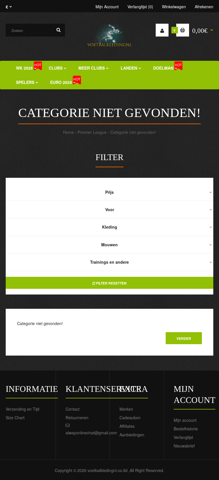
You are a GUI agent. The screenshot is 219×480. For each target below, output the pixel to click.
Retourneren (77, 417)
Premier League (92, 132)
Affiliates (127, 426)
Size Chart (15, 417)
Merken (126, 409)
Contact (73, 409)
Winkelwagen (174, 6)
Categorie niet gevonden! (133, 132)
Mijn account (185, 420)
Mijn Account (107, 6)
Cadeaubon (130, 417)
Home (68, 132)
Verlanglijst (183, 437)
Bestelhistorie (186, 428)
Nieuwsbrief (184, 446)
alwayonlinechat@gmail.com (91, 432)
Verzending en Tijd (22, 409)
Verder (184, 338)
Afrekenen (204, 6)
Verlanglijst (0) (140, 6)
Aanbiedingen (131, 434)
